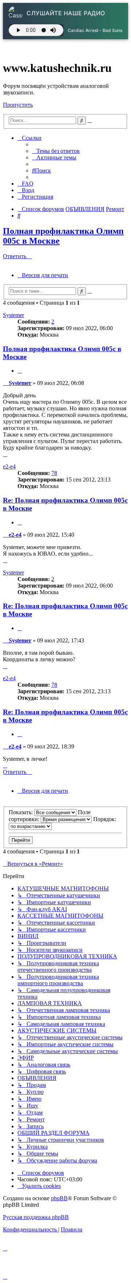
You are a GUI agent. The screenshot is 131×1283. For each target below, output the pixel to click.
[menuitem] (56, 151)
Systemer (13, 315)
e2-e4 (9, 466)
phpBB (59, 1198)
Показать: (21, 812)
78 (54, 473)
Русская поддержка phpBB (36, 1217)
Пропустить (18, 105)
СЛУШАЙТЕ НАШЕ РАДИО (66, 13)
